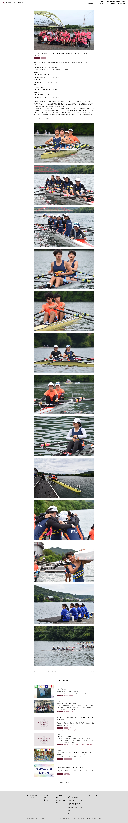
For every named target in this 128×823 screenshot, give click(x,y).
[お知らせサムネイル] (44, 691)
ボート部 (49, 57)
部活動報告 (37, 57)
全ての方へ (60, 695)
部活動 (43, 57)
